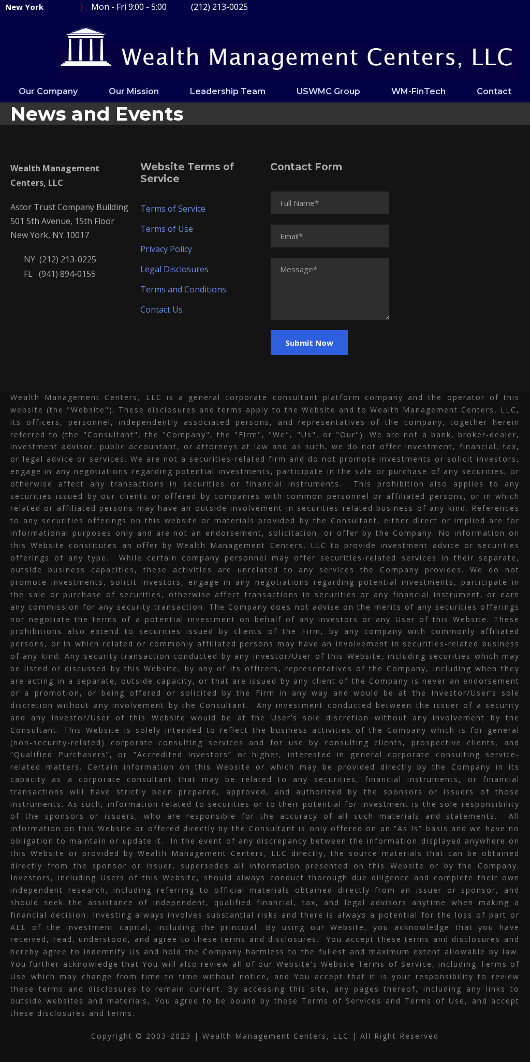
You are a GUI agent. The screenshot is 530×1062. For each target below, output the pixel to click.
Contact (494, 91)
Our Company (48, 91)
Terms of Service (172, 208)
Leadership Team (228, 91)
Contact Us (161, 309)
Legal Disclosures (174, 269)
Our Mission (134, 91)
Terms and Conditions (183, 289)
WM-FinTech (418, 91)
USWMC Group (328, 91)
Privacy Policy (166, 249)
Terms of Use (166, 228)
